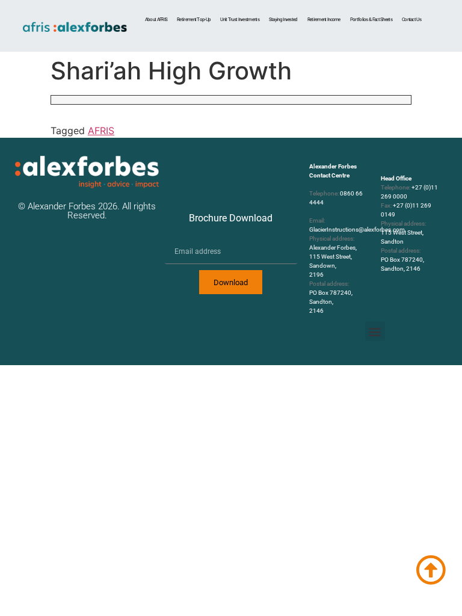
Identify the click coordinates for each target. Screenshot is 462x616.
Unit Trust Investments (239, 19)
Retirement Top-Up (194, 19)
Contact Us (411, 19)
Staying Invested (283, 19)
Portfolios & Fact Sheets (371, 19)
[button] (375, 331)
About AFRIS (156, 19)
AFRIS (101, 131)
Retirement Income (323, 19)
